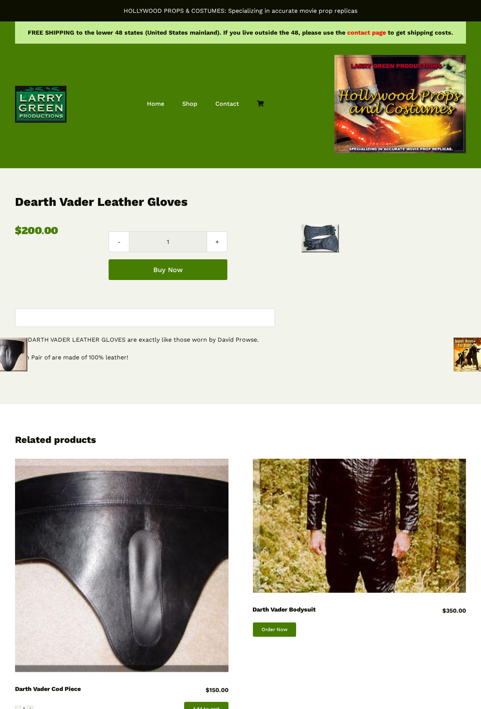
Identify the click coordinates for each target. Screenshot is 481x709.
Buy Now (168, 270)
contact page (366, 32)
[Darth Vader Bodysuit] (359, 526)
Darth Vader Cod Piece (48, 688)
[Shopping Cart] (260, 104)
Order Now (274, 629)
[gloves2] (320, 238)
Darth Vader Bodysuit (284, 609)
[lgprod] (41, 88)
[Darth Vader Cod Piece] (121, 565)
